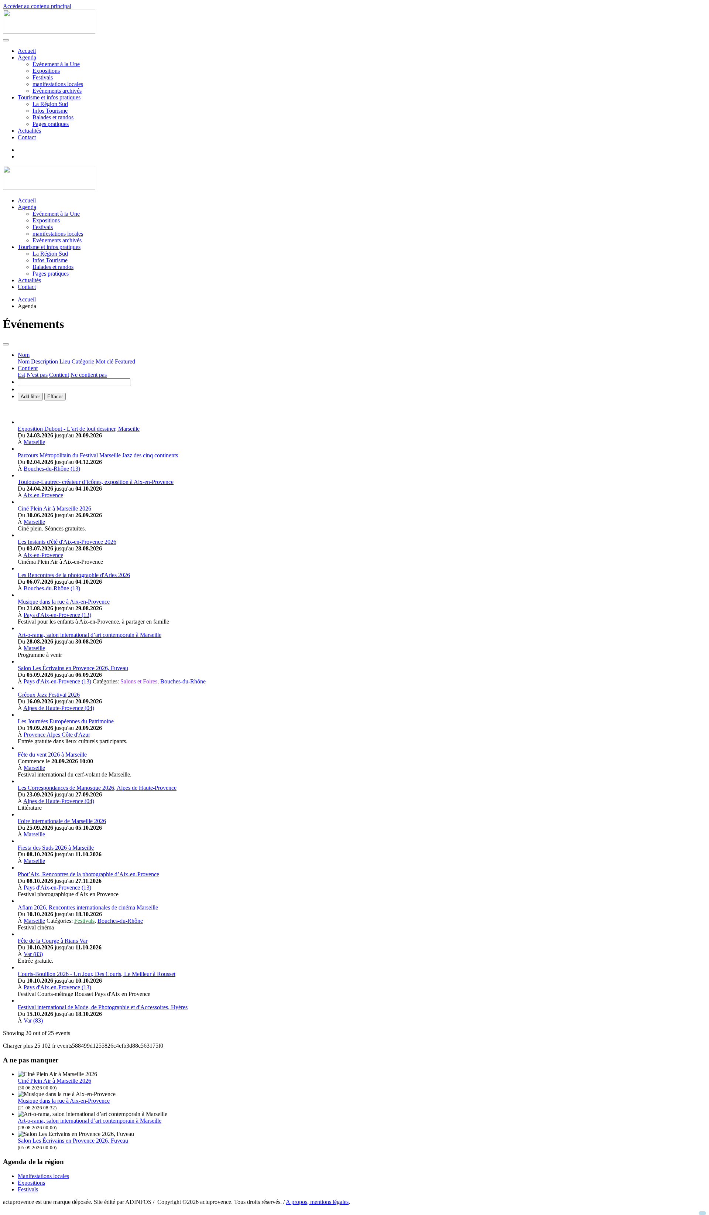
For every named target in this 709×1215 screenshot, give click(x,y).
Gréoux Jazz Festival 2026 (49, 695)
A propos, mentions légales (317, 1202)
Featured (125, 361)
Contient (59, 375)
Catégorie (83, 361)
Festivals (42, 77)
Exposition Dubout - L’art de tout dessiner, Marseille (79, 429)
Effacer (55, 396)
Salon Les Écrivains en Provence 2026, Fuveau (73, 668)
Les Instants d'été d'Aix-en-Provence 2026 (67, 542)
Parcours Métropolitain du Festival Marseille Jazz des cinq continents (98, 455)
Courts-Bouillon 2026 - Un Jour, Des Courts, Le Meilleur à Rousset (96, 974)
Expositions (46, 71)
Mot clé (104, 361)
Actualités (29, 130)
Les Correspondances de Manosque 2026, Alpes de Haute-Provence (97, 788)
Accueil (27, 51)
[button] (24, 355)
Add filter (30, 396)
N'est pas (37, 375)
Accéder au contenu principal (37, 6)
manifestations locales (57, 84)
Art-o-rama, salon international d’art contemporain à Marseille (89, 635)
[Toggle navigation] (6, 344)
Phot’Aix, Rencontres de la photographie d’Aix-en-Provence (88, 874)
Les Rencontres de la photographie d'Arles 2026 (74, 575)
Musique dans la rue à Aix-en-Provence (64, 601)
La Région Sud (50, 104)
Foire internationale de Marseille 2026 (62, 821)
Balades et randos (52, 117)
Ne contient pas (89, 375)
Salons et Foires (138, 681)
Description (44, 361)
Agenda (27, 57)
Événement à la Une (56, 64)
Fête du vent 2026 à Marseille (52, 754)
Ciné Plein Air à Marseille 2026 (54, 508)
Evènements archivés (57, 91)
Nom (24, 361)
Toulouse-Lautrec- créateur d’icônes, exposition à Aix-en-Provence (96, 482)
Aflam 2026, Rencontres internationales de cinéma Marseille (88, 907)
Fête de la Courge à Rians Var (53, 941)
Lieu (64, 361)
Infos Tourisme (50, 110)
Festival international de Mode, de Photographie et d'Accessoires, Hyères (103, 1007)
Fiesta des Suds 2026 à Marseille (56, 847)
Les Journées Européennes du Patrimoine (66, 721)
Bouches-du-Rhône (183, 681)
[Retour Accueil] (49, 31)
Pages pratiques (50, 124)
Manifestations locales (43, 1176)
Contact (27, 137)
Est (21, 375)
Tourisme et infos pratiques (49, 97)
